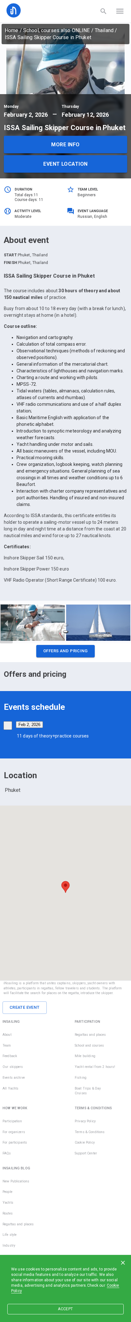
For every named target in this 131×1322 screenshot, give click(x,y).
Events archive (14, 1078)
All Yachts (10, 1088)
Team (7, 1045)
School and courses (89, 1045)
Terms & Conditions (90, 1132)
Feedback (10, 1056)
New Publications (16, 1181)
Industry (9, 1245)
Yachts (8, 1203)
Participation (12, 1121)
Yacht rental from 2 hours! (95, 1067)
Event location (65, 164)
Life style (10, 1235)
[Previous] (6, 623)
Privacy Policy (85, 1121)
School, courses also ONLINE (56, 30)
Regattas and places (90, 1035)
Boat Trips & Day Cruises (88, 1091)
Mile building (85, 1056)
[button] (65, 652)
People (7, 1192)
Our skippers (13, 1067)
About (7, 1035)
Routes (8, 1213)
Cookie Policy (85, 1142)
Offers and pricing (65, 650)
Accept (65, 1309)
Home (11, 30)
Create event (25, 1007)
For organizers (14, 1132)
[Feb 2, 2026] (7, 725)
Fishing (80, 1078)
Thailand (104, 30)
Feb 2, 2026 (29, 724)
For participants (15, 1142)
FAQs (7, 1153)
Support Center (86, 1153)
